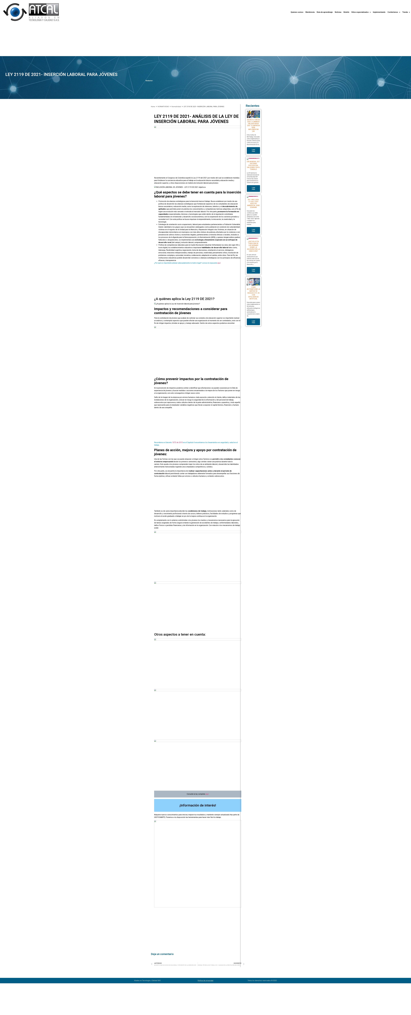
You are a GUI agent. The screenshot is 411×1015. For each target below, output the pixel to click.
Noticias (338, 12)
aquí (219, 263)
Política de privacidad (205, 980)
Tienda (405, 12)
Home (153, 106)
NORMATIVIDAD (163, 106)
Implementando (379, 12)
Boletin (346, 12)
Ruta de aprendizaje (325, 12)
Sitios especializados (360, 12)
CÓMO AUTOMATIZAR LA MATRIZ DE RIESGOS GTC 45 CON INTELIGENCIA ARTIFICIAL (253, 293)
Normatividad (176, 106)
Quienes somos (297, 12)
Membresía (310, 12)
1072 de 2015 (177, 442)
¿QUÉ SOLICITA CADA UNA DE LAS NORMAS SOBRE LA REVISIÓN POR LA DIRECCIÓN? (253, 246)
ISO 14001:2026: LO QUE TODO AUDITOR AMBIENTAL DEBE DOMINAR (253, 203)
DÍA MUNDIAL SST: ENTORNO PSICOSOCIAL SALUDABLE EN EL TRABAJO (253, 165)
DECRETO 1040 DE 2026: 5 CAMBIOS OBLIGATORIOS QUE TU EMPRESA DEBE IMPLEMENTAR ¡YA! (253, 125)
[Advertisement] (64, 40)
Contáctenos (393, 12)
